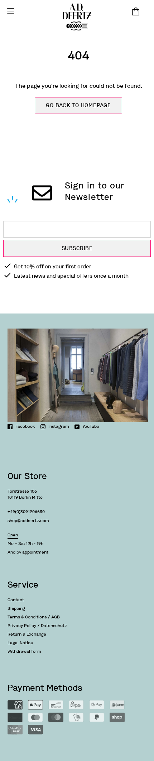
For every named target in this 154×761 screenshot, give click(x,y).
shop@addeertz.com (28, 520)
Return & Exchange (27, 634)
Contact (16, 600)
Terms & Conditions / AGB (34, 617)
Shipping (16, 608)
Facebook (25, 426)
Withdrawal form (24, 651)
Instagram (58, 426)
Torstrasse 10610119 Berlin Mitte (25, 494)
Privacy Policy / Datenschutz (37, 625)
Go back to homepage (78, 105)
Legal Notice (20, 643)
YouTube (90, 426)
